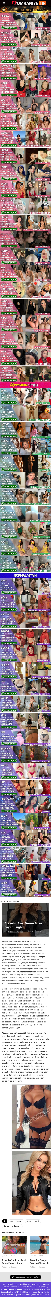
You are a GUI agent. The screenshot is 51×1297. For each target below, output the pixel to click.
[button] (4, 3)
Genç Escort (33, 1221)
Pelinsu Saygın (15, 932)
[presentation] (45, 1252)
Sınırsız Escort (12, 1226)
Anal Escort (16, 1221)
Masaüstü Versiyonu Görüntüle (26, 1277)
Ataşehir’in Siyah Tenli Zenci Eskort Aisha (14, 1262)
